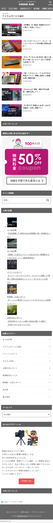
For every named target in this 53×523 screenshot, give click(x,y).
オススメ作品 (8, 361)
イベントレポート (10, 354)
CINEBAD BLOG (26, 4)
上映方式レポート (10, 368)
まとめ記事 (7, 339)
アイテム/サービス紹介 (12, 347)
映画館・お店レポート (12, 382)
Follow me (26, 481)
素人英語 (6, 397)
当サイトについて (12, 512)
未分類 (5, 390)
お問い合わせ (25, 512)
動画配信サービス (10, 375)
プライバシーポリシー (39, 512)
